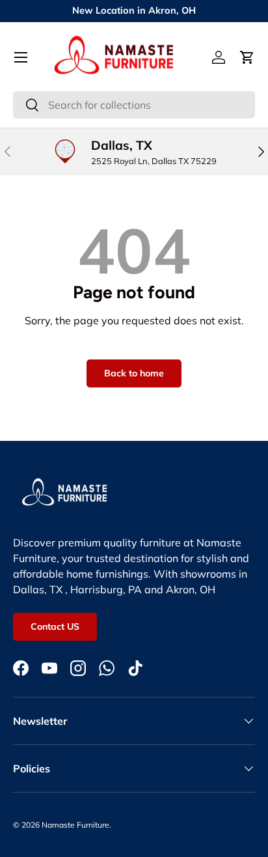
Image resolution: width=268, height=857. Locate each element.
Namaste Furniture (75, 825)
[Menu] (21, 57)
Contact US (55, 626)
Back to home (134, 373)
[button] (247, 57)
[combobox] (134, 105)
